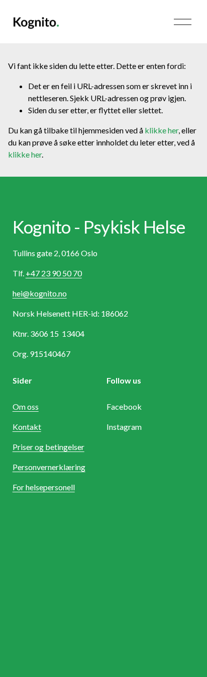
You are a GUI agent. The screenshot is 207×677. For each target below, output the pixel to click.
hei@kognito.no (40, 293)
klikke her (161, 130)
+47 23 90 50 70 (54, 273)
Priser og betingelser (48, 447)
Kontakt (27, 426)
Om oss (26, 406)
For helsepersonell (44, 487)
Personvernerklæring (49, 467)
